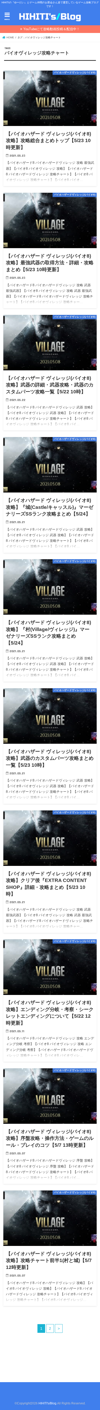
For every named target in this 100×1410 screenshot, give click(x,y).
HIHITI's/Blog (47, 1403)
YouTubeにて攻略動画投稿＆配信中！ (51, 29)
